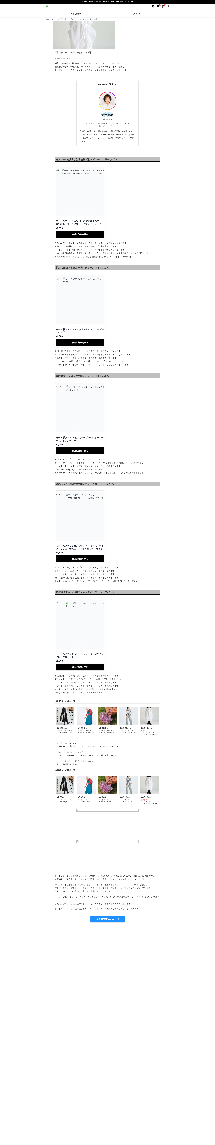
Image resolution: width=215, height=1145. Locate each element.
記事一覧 (63, 19)
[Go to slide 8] (80, 213)
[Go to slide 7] (79, 213)
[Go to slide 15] (90, 538)
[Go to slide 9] (82, 213)
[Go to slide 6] (77, 213)
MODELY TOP (51, 19)
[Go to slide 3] (73, 213)
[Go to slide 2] (71, 213)
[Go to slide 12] (86, 213)
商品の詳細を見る (80, 234)
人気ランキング (138, 14)
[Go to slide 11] (85, 213)
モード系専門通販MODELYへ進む (106, 920)
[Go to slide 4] (74, 213)
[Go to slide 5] (76, 213)
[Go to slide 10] (83, 213)
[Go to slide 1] (70, 213)
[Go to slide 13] (88, 213)
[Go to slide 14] (89, 213)
